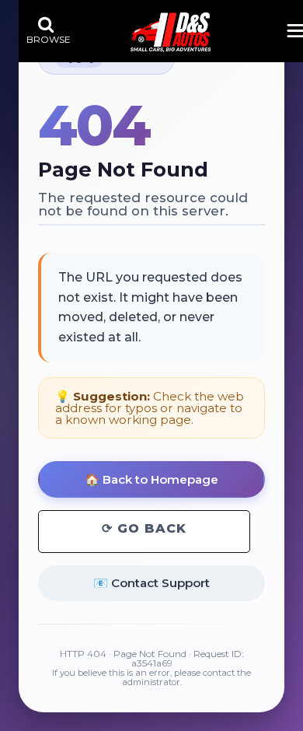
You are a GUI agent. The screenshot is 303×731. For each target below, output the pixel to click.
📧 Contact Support (151, 582)
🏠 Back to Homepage (151, 479)
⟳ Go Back (144, 528)
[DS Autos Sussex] (170, 32)
